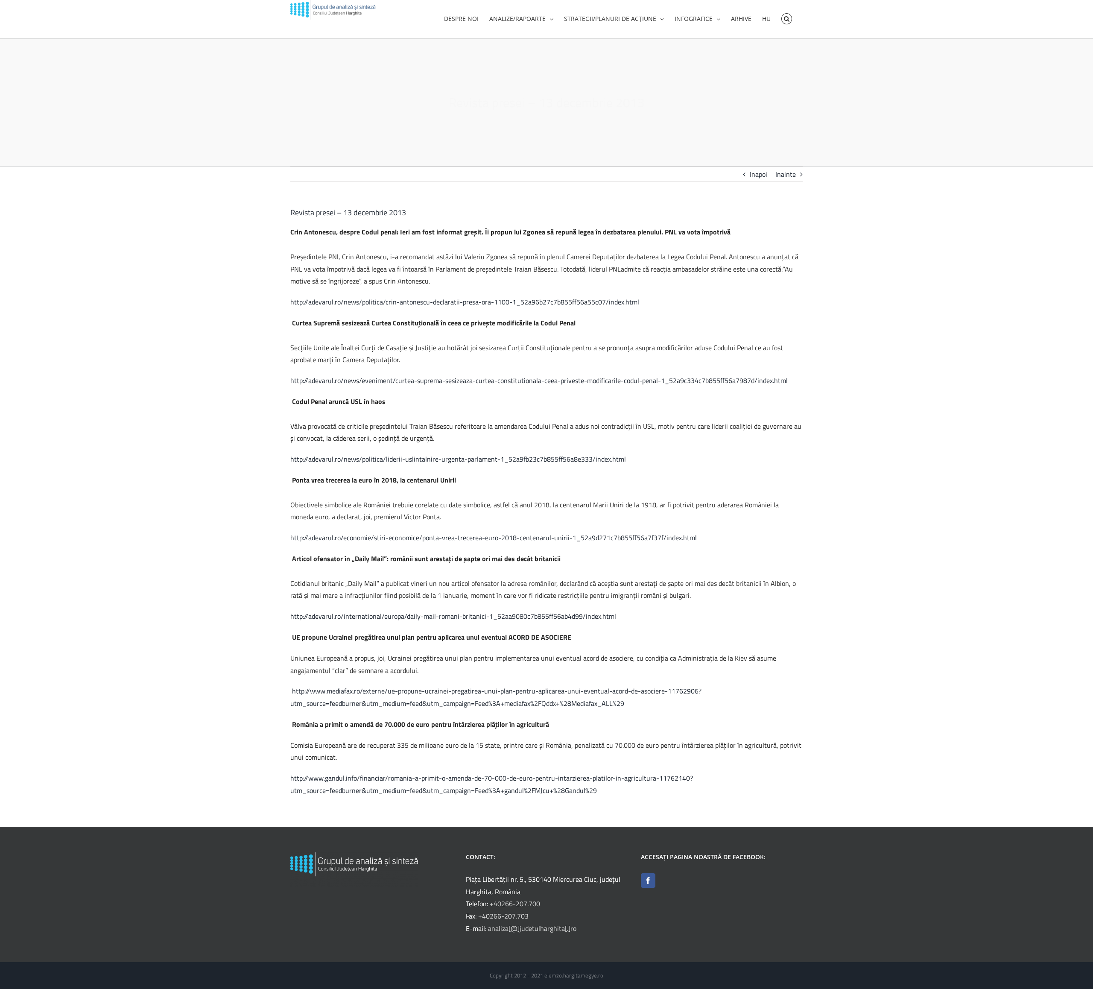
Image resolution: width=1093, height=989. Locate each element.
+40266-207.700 (515, 903)
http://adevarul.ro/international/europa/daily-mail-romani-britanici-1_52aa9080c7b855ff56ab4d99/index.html (453, 616)
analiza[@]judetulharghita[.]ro (532, 928)
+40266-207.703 (503, 916)
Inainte (785, 174)
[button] (786, 18)
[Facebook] (648, 880)
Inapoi (758, 174)
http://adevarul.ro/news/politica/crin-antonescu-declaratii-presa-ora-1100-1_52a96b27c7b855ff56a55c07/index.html (464, 302)
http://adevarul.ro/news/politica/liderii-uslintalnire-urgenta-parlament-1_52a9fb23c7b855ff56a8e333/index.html (458, 459)
